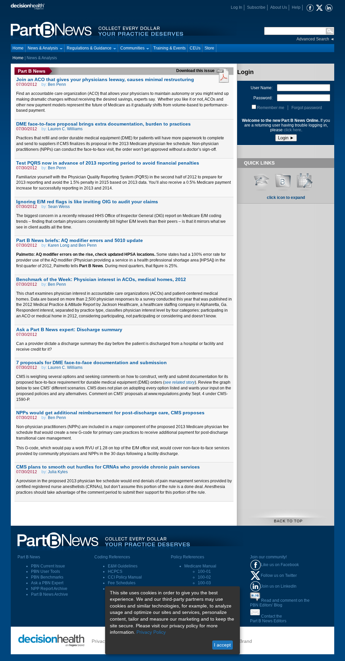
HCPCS (115, 571)
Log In (236, 7)
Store (209, 48)
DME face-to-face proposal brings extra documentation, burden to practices (103, 124)
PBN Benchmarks (47, 577)
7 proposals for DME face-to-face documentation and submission (91, 362)
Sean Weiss (59, 206)
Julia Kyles (58, 471)
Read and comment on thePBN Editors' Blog (280, 602)
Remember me (270, 107)
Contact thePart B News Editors (268, 618)
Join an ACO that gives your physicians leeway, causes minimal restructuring (105, 79)
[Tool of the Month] (304, 180)
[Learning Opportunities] (261, 180)
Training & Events (169, 48)
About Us (278, 7)
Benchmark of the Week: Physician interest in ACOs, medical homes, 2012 (101, 279)
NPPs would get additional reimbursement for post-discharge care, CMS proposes (110, 412)
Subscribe (256, 7)
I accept (222, 645)
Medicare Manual (200, 566)
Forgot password (306, 107)
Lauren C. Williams (65, 129)
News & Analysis (43, 48)
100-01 (204, 571)
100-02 (204, 577)
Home (18, 48)
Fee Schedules (121, 583)
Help (296, 7)
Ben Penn (57, 84)
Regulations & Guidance (89, 48)
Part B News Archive (49, 594)
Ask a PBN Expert (47, 583)
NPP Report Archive (49, 588)
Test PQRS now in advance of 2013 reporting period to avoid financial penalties (107, 163)
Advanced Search (312, 39)
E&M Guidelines (122, 566)
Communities (132, 48)
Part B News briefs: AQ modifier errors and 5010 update (79, 240)
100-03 (204, 583)
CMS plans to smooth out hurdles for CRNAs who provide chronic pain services (108, 466)
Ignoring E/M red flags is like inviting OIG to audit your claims (87, 201)
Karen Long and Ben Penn (72, 245)
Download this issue (196, 70)
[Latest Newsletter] (283, 180)
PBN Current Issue (48, 566)
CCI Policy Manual (125, 577)
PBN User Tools (45, 571)
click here (292, 130)
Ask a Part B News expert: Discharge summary (69, 329)
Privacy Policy (151, 632)
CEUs (195, 48)
